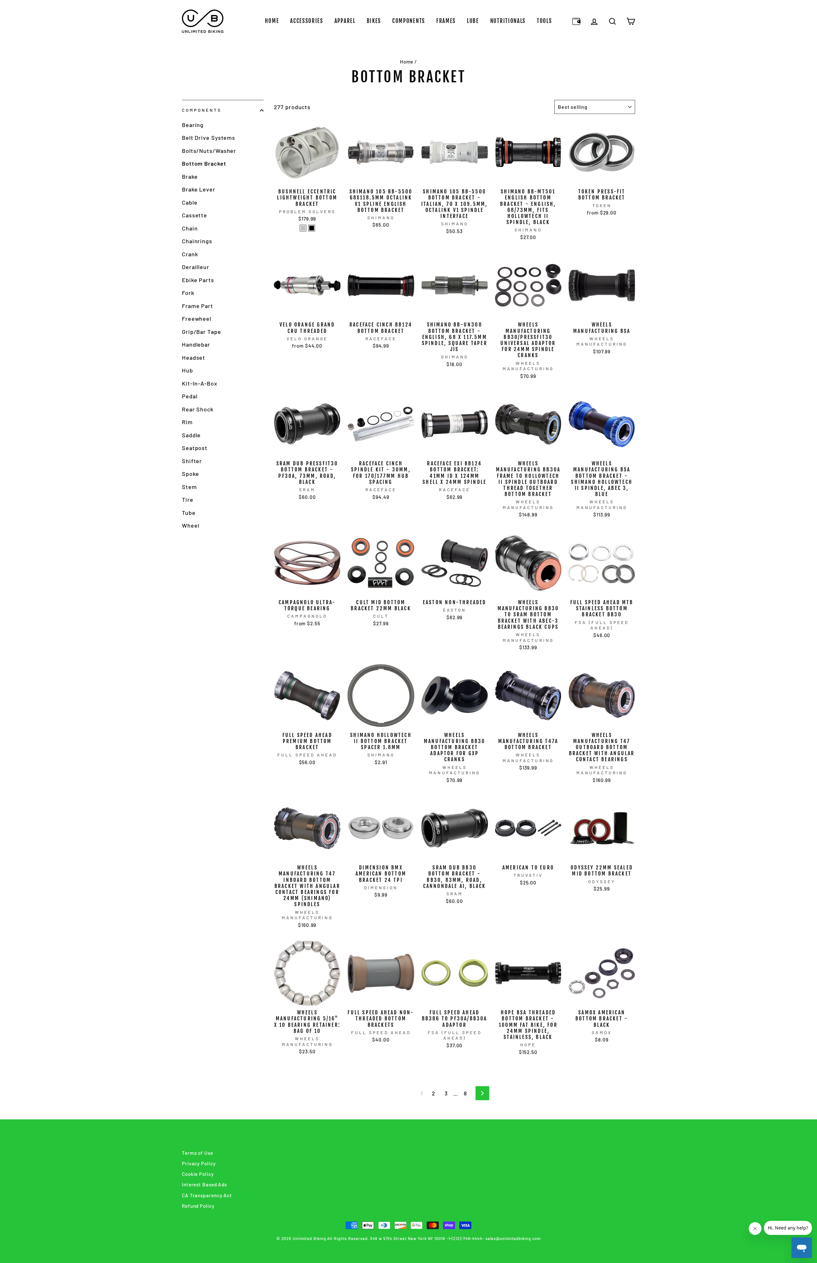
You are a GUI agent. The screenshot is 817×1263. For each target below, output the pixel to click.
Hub (187, 370)
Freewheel (196, 318)
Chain (190, 228)
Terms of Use (197, 1153)
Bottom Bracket (204, 163)
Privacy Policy (199, 1163)
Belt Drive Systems (208, 137)
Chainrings (197, 240)
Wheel (190, 525)
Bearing (193, 124)
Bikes (374, 21)
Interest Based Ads (204, 1184)
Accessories (306, 21)
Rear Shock (198, 409)
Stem (189, 486)
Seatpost (194, 447)
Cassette (194, 215)
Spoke (190, 473)
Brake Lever (198, 189)
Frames (446, 21)
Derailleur (195, 266)
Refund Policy (198, 1206)
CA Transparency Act (207, 1195)
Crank (190, 254)
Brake (190, 176)
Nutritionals (508, 21)
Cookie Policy (198, 1174)
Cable (190, 202)
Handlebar (196, 344)
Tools (544, 21)
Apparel (345, 21)
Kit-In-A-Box (199, 383)
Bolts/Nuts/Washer (209, 150)
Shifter (192, 460)
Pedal (190, 396)
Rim (187, 421)
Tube (189, 512)
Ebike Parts (198, 279)
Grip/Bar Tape (201, 331)
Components (408, 21)
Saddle (191, 435)
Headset (193, 357)
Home (272, 21)
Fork (188, 292)
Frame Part (197, 305)
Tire (187, 499)
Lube (473, 21)
